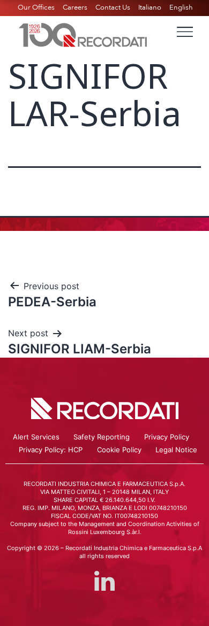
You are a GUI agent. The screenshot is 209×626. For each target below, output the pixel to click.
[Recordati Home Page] (83, 33)
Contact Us (112, 7)
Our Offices (36, 7)
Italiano (149, 7)
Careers (75, 7)
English (181, 7)
